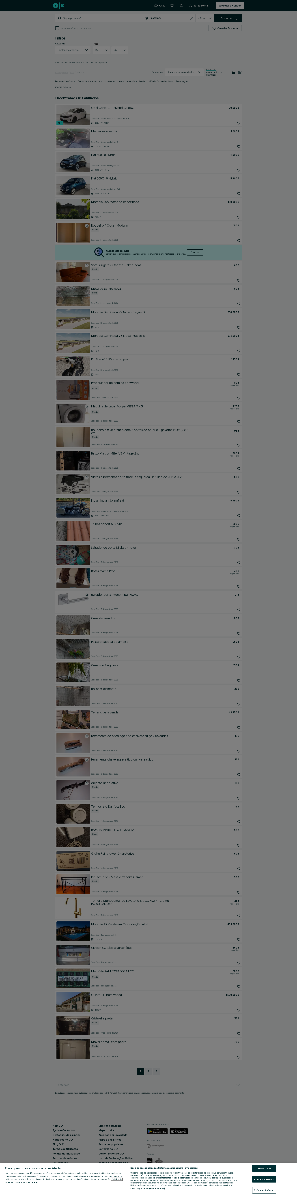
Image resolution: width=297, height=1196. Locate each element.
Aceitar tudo (264, 1168)
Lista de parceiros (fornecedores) (147, 1188)
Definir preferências (264, 1190)
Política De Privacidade (26, 1182)
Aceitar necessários (264, 1179)
